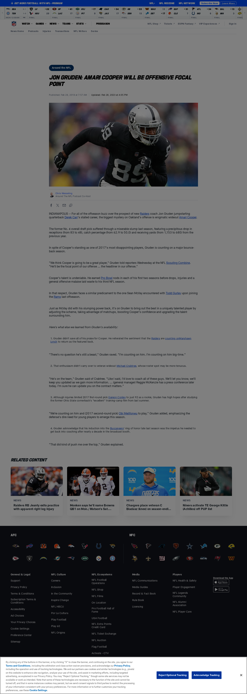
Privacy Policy (122, 665)
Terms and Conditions (18, 665)
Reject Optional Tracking (173, 675)
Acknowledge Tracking (207, 675)
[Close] (241, 675)
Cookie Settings (38, 690)
